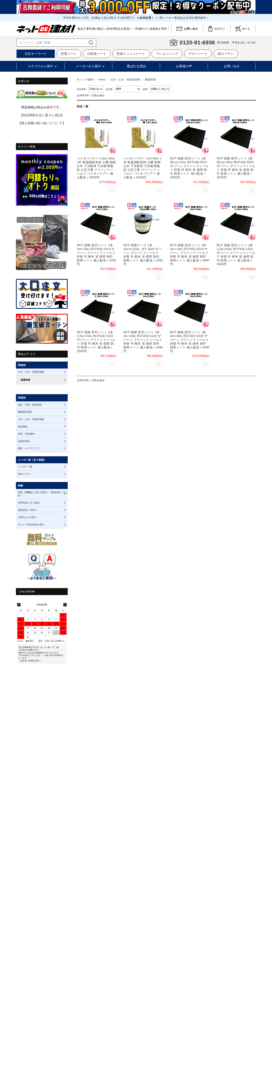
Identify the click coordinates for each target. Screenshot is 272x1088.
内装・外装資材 (26, 433)
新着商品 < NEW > (28, 510)
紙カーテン (226, 53)
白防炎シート (96, 53)
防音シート (69, 53)
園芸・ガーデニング (28, 448)
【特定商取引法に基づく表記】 (42, 115)
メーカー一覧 (25, 466)
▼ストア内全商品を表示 (31, 524)
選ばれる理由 (136, 66)
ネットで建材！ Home (91, 79)
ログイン (219, 28)
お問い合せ (191, 28)
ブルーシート (197, 53)
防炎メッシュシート (131, 53)
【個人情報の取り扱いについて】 (42, 123)
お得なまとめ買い (27, 517)
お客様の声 (184, 66)
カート (246, 28)
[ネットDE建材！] (46, 29)
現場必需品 (24, 441)
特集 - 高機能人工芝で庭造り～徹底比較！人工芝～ (43, 494)
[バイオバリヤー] (96, 134)
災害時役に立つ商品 (28, 502)
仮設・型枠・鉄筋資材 (30, 404)
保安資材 (22, 426)
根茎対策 (25, 379)
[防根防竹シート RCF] (189, 134)
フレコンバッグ (167, 53)
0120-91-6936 (197, 43)
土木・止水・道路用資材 (125, 79)
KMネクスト (24, 474)
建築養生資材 (25, 412)
